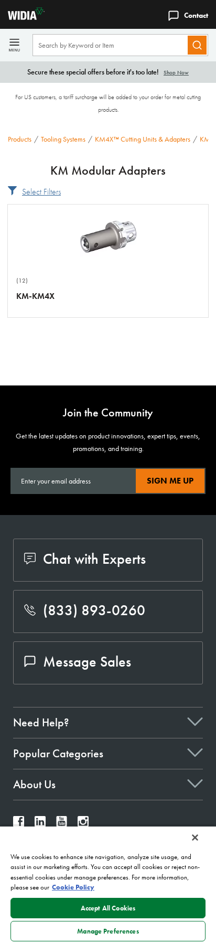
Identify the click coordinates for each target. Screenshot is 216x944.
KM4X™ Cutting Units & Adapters (142, 139)
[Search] (197, 45)
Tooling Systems (63, 139)
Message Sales (87, 661)
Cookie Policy (73, 887)
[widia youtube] (61, 824)
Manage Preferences (107, 931)
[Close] (195, 837)
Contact (196, 15)
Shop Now (176, 72)
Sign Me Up (170, 480)
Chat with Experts (94, 559)
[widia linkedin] (40, 824)
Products (19, 139)
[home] (22, 17)
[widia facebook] (18, 824)
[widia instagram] (83, 824)
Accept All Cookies (108, 908)
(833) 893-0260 (94, 610)
